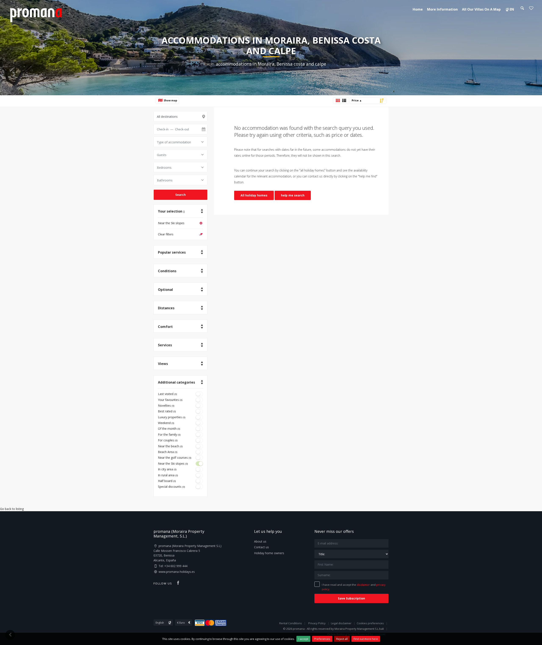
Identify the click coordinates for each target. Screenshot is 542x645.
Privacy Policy (317, 623)
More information (442, 9)
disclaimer (363, 585)
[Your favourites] (531, 9)
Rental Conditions (290, 623)
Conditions (167, 271)
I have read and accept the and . (354, 587)
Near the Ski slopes (171, 223)
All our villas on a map (481, 9)
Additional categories (176, 382)
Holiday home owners (269, 553)
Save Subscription (351, 598)
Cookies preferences (370, 623)
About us (260, 541)
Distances (166, 308)
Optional (165, 289)
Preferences (322, 639)
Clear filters (165, 234)
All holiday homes (254, 195)
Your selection (171, 211)
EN (512, 9)
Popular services (172, 252)
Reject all (342, 639)
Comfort (165, 326)
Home (418, 9)
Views (163, 363)
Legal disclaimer (341, 623)
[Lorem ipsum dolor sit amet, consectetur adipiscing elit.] (35, 14)
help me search (292, 195)
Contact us (261, 547)
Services (165, 345)
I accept (303, 639)
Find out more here (366, 639)
